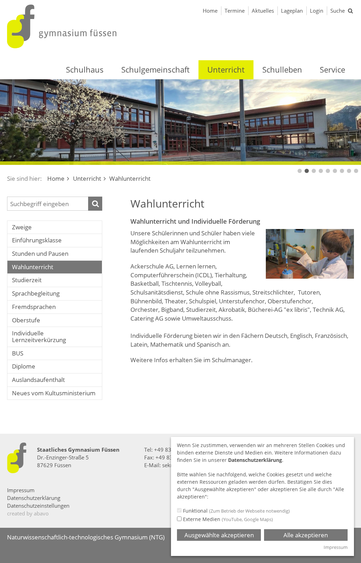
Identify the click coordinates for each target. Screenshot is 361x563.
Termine (235, 10)
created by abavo (28, 513)
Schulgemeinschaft (155, 69)
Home (210, 10)
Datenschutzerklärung (33, 497)
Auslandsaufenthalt (38, 380)
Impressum (21, 490)
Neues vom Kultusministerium (54, 393)
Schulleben (282, 69)
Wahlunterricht (32, 267)
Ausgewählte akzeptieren (219, 535)
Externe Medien (227, 519)
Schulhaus (85, 69)
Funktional (236, 510)
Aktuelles (263, 10)
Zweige (22, 227)
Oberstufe (26, 320)
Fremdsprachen (34, 307)
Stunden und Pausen (40, 253)
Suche (337, 10)
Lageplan (292, 10)
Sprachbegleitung (36, 293)
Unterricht (226, 69)
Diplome (23, 366)
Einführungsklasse (37, 240)
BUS (17, 353)
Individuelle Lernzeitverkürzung (39, 336)
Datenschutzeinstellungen (38, 505)
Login (316, 10)
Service (332, 69)
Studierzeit (27, 280)
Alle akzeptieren (305, 535)
